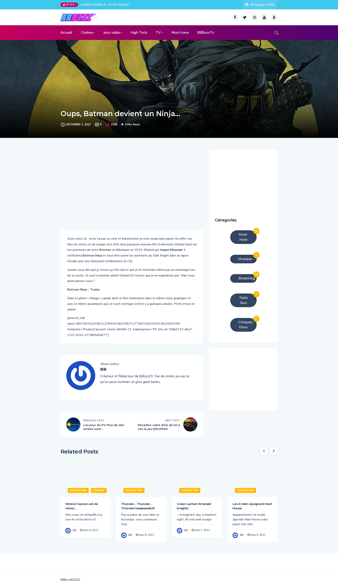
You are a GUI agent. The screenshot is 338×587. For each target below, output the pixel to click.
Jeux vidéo (111, 32)
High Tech (139, 32)
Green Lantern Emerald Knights (194, 506)
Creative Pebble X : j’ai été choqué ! (105, 4)
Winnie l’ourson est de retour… (81, 506)
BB (74, 530)
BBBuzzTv (205, 32)
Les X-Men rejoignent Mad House (252, 506)
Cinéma (87, 32)
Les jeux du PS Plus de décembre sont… (103, 427)
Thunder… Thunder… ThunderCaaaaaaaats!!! (138, 506)
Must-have (180, 32)
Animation (78, 490)
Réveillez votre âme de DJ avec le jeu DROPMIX (159, 427)
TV (158, 32)
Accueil (66, 32)
